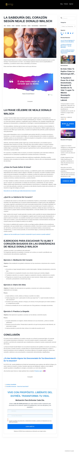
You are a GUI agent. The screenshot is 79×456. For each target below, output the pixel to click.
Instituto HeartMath (11, 384)
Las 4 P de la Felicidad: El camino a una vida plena (67, 41)
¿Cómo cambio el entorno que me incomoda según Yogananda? (67, 51)
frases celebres (23, 25)
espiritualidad (18, 25)
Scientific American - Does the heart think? (17, 386)
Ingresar (71, 4)
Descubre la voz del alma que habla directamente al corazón (20, 191)
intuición (29, 25)
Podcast (66, 4)
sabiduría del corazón (43, 25)
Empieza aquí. (38, 371)
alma (5, 25)
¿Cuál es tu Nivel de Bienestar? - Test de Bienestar (66, 46)
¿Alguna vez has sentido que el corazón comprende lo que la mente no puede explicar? (27, 234)
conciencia (8, 25)
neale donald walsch (35, 25)
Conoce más (68, 181)
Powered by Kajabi (69, 450)
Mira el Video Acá (68, 124)
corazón (13, 25)
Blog (61, 4)
